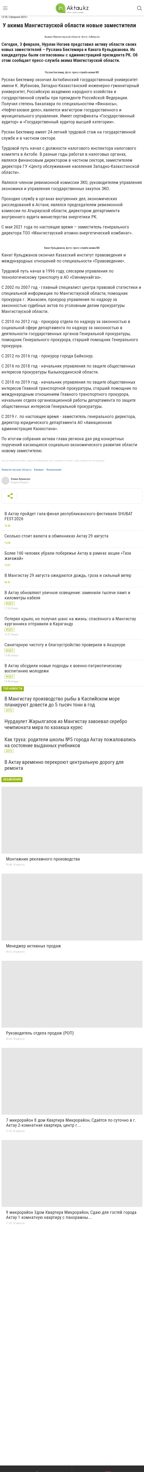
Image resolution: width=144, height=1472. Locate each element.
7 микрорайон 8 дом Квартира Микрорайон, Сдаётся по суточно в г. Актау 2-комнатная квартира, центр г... (71, 1123)
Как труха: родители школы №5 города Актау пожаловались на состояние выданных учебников (70, 742)
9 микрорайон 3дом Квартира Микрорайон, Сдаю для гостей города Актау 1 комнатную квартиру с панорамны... (71, 1215)
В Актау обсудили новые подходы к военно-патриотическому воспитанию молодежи (63, 668)
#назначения (53, 469)
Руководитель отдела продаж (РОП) (40, 1033)
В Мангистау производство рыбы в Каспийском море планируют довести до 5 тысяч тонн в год (62, 702)
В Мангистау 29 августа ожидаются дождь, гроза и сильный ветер (67, 575)
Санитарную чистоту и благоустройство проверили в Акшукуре (64, 644)
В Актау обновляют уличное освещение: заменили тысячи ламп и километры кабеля (67, 595)
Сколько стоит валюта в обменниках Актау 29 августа (56, 536)
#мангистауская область (17, 469)
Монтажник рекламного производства (43, 859)
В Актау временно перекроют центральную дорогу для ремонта (64, 765)
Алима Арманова (20, 479)
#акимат (39, 469)
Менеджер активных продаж (33, 946)
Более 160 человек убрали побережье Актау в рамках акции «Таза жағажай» (67, 556)
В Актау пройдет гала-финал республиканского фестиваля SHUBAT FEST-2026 (68, 516)
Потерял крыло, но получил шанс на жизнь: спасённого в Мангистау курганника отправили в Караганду (70, 621)
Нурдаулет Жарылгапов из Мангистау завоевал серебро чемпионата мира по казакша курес (65, 724)
